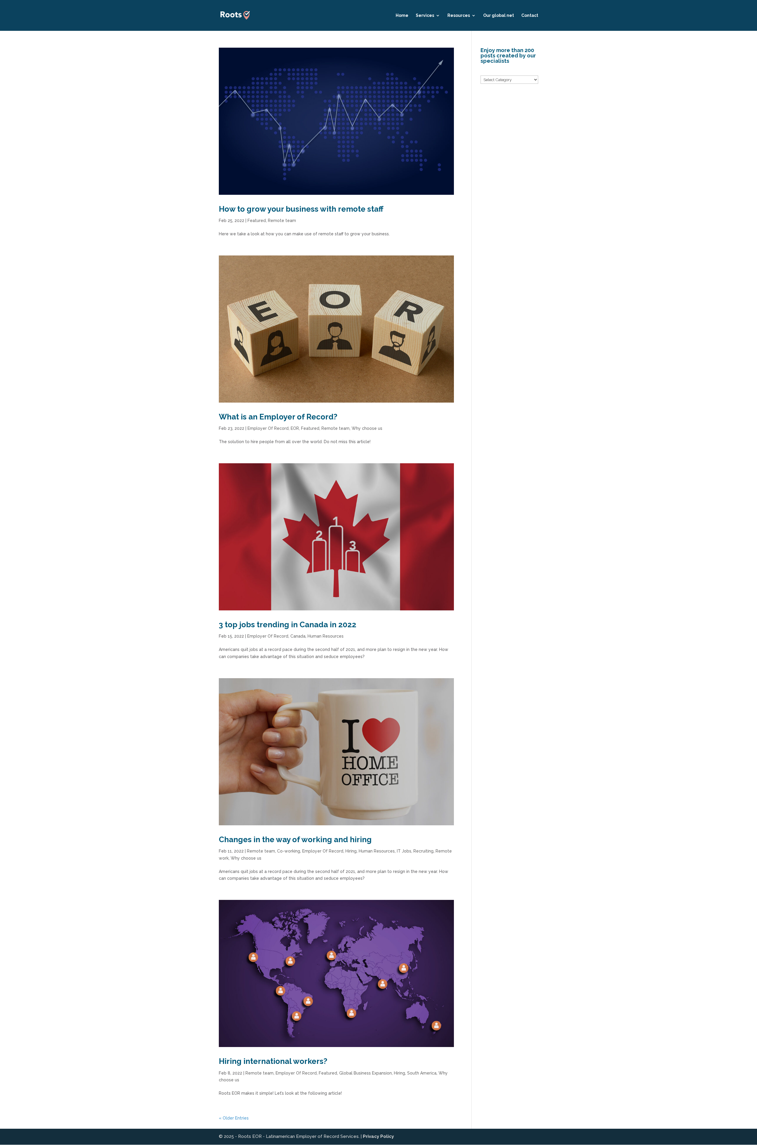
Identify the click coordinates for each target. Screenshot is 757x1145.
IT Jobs (404, 851)
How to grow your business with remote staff (301, 209)
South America (421, 1073)
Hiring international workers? (273, 1061)
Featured (257, 220)
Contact (529, 15)
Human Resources (326, 636)
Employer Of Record (268, 428)
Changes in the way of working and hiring (295, 839)
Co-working (288, 851)
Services (425, 15)
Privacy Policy (378, 1136)
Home (402, 15)
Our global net (498, 15)
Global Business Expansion (365, 1073)
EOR (295, 428)
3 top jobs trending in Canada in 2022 (287, 624)
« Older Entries (234, 1118)
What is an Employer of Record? (278, 416)
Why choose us (367, 428)
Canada (297, 636)
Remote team (282, 220)
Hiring (351, 851)
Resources (458, 15)
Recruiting (423, 851)
